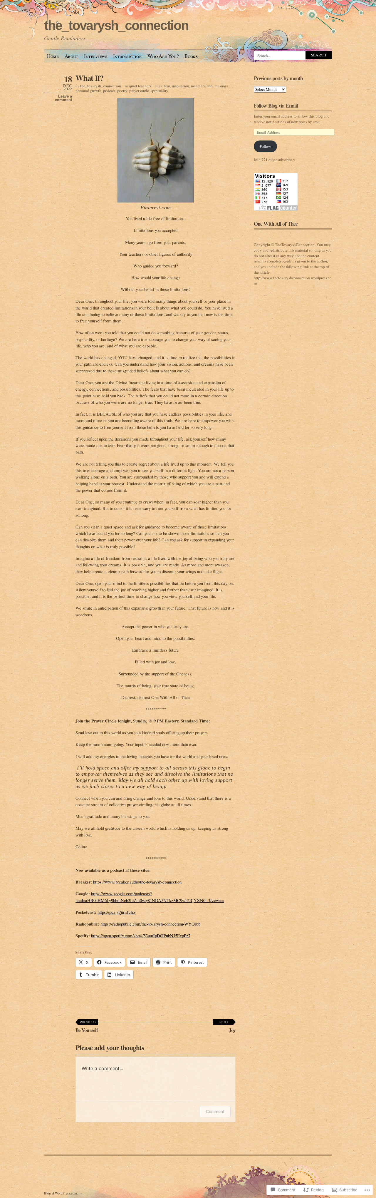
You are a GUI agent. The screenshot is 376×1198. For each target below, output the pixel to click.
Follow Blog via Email (276, 105)
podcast (109, 90)
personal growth (88, 90)
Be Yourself (86, 1027)
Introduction (127, 56)
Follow (265, 146)
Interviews (95, 56)
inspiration (180, 85)
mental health (202, 85)
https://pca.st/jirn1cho (116, 912)
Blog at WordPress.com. (61, 1193)
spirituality (159, 90)
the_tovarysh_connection (116, 25)
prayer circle (139, 90)
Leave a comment (63, 98)
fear (167, 85)
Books (190, 56)
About (71, 56)
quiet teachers (140, 85)
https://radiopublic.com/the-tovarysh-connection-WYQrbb (150, 924)
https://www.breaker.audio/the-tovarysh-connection (137, 882)
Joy (227, 1027)
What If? (89, 77)
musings (221, 85)
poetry (122, 90)
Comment (215, 1111)
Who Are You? (163, 56)
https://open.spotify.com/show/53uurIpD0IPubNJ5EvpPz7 (140, 935)
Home (53, 56)
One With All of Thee (276, 223)
